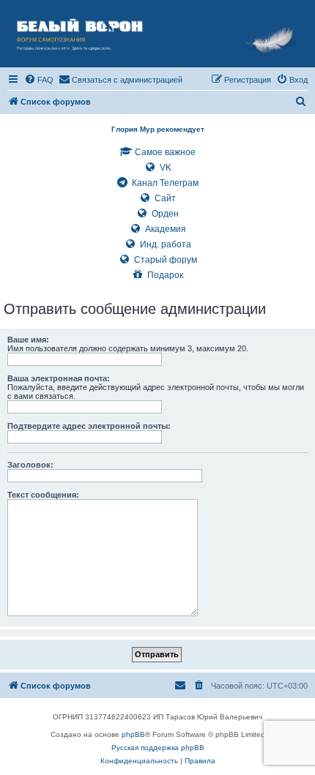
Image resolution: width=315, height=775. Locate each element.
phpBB (133, 734)
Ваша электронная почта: (58, 378)
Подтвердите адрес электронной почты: (89, 426)
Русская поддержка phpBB (157, 748)
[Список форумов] (157, 33)
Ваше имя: (28, 339)
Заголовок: (30, 464)
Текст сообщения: (43, 494)
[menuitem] (38, 80)
